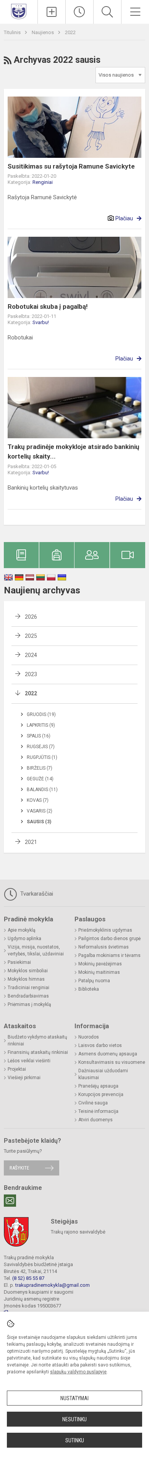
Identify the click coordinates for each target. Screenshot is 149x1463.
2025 (31, 636)
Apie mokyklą (22, 930)
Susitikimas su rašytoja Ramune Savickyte (71, 166)
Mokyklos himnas (26, 979)
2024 (31, 655)
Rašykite (19, 1168)
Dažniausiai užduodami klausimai (103, 1074)
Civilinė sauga (93, 1103)
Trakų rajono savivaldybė (78, 1232)
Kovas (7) (38, 800)
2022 (70, 32)
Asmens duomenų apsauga (107, 1054)
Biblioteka (88, 989)
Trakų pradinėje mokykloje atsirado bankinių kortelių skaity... (73, 451)
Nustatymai (74, 1398)
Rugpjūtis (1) (42, 757)
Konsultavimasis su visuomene (111, 1062)
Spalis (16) (38, 736)
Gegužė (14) (40, 778)
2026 (31, 617)
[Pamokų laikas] (79, 12)
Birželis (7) (39, 768)
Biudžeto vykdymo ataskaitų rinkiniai (37, 1040)
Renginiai (42, 182)
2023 (31, 674)
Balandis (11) (42, 789)
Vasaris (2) (39, 811)
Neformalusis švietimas (103, 947)
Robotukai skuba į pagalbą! (48, 306)
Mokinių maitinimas (99, 972)
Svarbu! (40, 322)
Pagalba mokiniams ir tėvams (109, 955)
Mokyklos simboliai (28, 970)
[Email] (10, 1200)
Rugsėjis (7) (41, 746)
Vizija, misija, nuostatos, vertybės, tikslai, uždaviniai (36, 950)
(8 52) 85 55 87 (28, 1278)
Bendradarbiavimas (28, 996)
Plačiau (124, 218)
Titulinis (13, 32)
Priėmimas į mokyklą (29, 1004)
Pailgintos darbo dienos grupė (109, 938)
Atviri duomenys (95, 1119)
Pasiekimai (19, 962)
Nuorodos (88, 1037)
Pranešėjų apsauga (98, 1086)
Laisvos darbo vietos (100, 1045)
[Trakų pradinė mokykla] (18, 11)
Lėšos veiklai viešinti (29, 1060)
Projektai (17, 1069)
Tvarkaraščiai (36, 893)
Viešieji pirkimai (24, 1077)
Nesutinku (74, 1419)
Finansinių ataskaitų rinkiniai (38, 1052)
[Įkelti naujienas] (51, 12)
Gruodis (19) (41, 714)
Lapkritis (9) (41, 725)
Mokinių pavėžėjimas (100, 964)
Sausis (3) (39, 821)
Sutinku (74, 1440)
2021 (31, 842)
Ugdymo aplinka (24, 938)
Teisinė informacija (98, 1111)
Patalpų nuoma (94, 980)
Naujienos (43, 32)
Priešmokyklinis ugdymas (105, 930)
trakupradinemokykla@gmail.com (52, 1285)
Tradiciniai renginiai (28, 987)
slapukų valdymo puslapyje (78, 1372)
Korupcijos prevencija (100, 1094)
